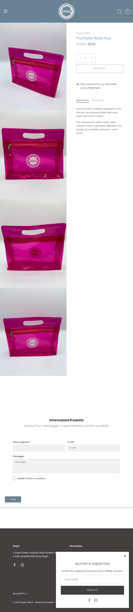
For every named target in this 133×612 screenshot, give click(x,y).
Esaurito (100, 68)
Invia (13, 499)
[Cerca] (119, 11)
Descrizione (82, 100)
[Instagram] (95, 600)
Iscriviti (92, 590)
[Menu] (5, 11)
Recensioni (98, 100)
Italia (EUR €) (19, 593)
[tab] (84, 100)
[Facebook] (89, 600)
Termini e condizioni (35, 478)
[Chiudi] (124, 555)
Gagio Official (83, 33)
